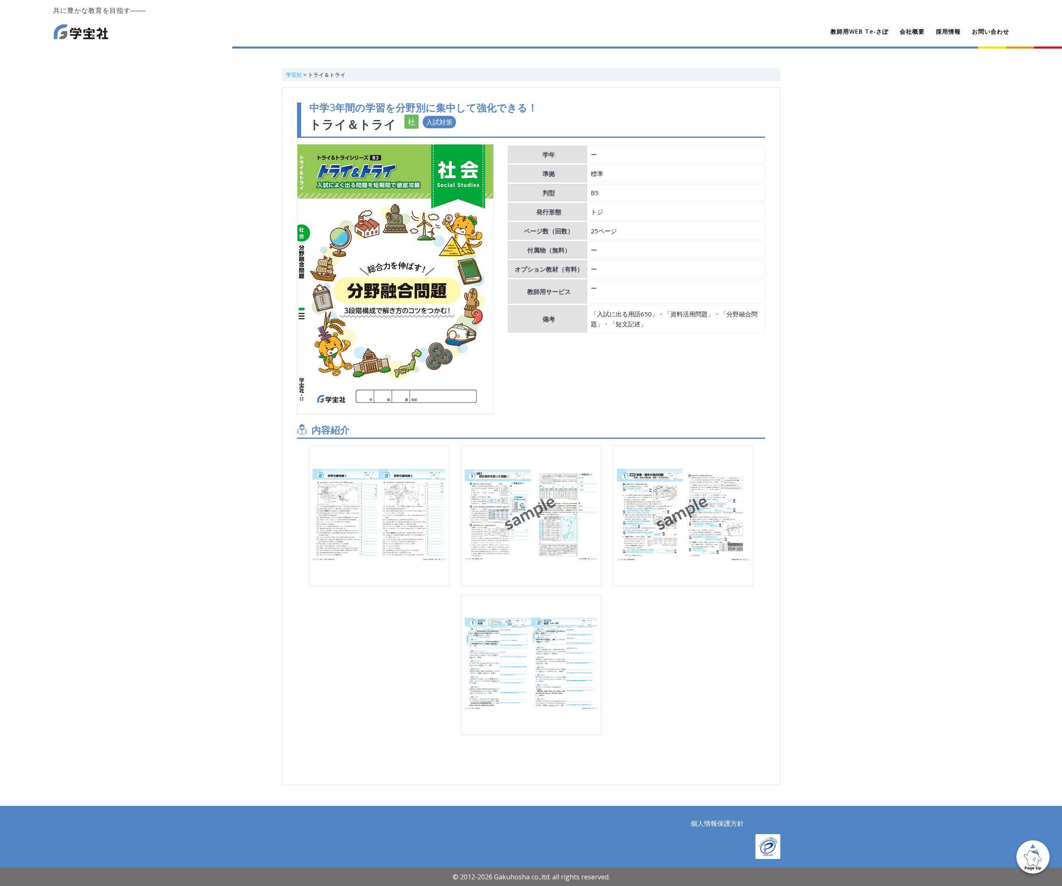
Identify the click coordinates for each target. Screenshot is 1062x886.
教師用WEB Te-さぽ (860, 31)
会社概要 (912, 31)
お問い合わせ (990, 31)
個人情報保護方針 (717, 823)
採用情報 (948, 31)
